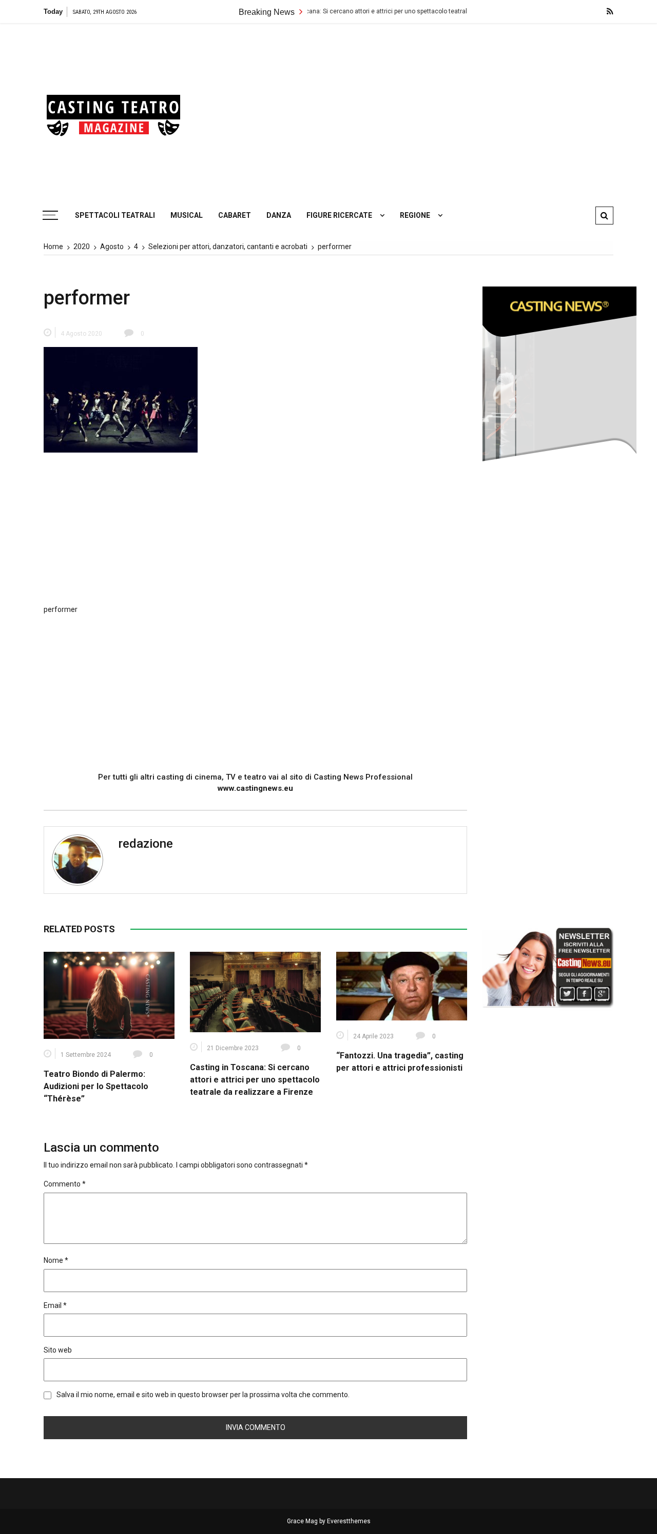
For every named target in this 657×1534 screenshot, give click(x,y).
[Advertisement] (426, 110)
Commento (65, 1184)
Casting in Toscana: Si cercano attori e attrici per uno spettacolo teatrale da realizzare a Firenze (358, 11)
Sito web (58, 1350)
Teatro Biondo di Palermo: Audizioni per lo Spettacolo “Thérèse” (96, 1086)
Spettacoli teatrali (115, 215)
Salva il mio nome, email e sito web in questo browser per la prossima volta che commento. (203, 1394)
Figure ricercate (339, 215)
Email (55, 1305)
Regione (415, 215)
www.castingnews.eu (255, 788)
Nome (56, 1260)
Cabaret (234, 215)
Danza (278, 215)
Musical (186, 215)
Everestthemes (349, 1521)
